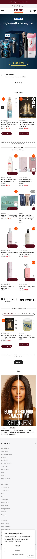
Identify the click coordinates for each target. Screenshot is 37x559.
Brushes (3, 515)
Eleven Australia (6, 177)
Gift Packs (4, 484)
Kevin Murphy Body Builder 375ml (7, 287)
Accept (17, 546)
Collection (4, 451)
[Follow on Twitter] (15, 6)
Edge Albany (5, 523)
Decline (17, 550)
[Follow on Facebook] (12, 6)
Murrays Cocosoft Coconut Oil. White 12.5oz (27, 336)
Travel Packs (5, 490)
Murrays (21, 333)
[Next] (34, 107)
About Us (4, 520)
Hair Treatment (6, 463)
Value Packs (5, 487)
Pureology (4, 121)
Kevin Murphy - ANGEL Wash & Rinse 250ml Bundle (26, 181)
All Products (5, 448)
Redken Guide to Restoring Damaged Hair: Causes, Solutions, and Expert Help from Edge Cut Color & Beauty (17, 432)
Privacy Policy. (16, 541)
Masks (3, 472)
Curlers (3, 512)
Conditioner (5, 469)
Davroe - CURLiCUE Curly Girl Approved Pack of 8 (9, 216)
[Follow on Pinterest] (20, 6)
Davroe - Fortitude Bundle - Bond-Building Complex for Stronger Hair (26, 217)
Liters (3, 493)
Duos (2, 496)
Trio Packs (4, 499)
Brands (3, 457)
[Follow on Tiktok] (25, 6)
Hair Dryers (4, 506)
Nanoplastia (22, 121)
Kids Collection (6, 478)
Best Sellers (4, 460)
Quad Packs (5, 502)
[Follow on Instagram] (17, 6)
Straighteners (5, 509)
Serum (3, 475)
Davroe (3, 213)
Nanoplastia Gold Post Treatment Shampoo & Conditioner (26, 124)
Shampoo (4, 466)
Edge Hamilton (5, 527)
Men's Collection (6, 454)
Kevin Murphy (23, 177)
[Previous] (2, 107)
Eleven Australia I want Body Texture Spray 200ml (8, 181)
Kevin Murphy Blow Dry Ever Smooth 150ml (26, 253)
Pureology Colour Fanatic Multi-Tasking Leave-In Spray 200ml (9, 124)
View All (18, 362)
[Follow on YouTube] (22, 6)
